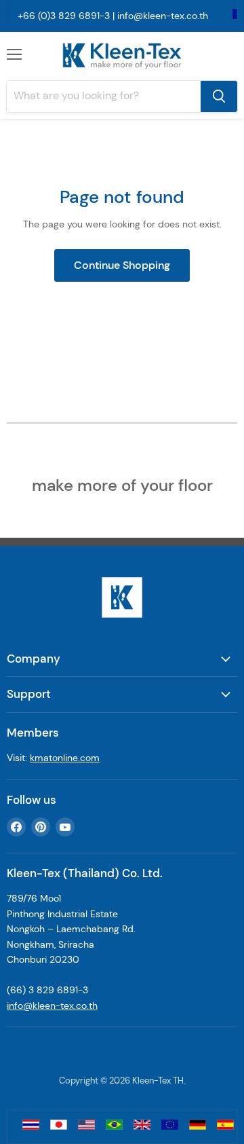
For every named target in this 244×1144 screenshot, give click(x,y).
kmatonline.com (65, 758)
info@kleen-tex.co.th (162, 16)
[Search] (219, 96)
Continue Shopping (122, 265)
